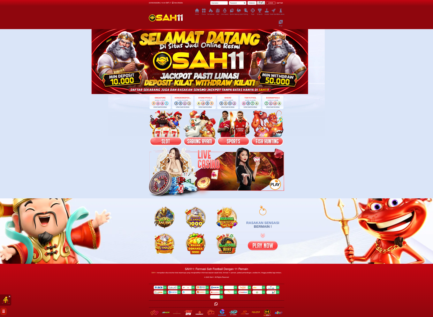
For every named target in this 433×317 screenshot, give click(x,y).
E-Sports (259, 14)
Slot (218, 14)
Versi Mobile (178, 3)
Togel (252, 14)
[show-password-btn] (244, 3)
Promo (204, 14)
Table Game (280, 14)
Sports (232, 14)
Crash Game (273, 14)
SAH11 (154, 272)
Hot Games (210, 14)
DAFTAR (280, 3)
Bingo (280, 26)
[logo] (169, 18)
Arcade (267, 14)
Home (197, 14)
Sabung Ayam (238, 14)
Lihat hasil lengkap (160, 107)
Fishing (245, 14)
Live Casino (224, 14)
